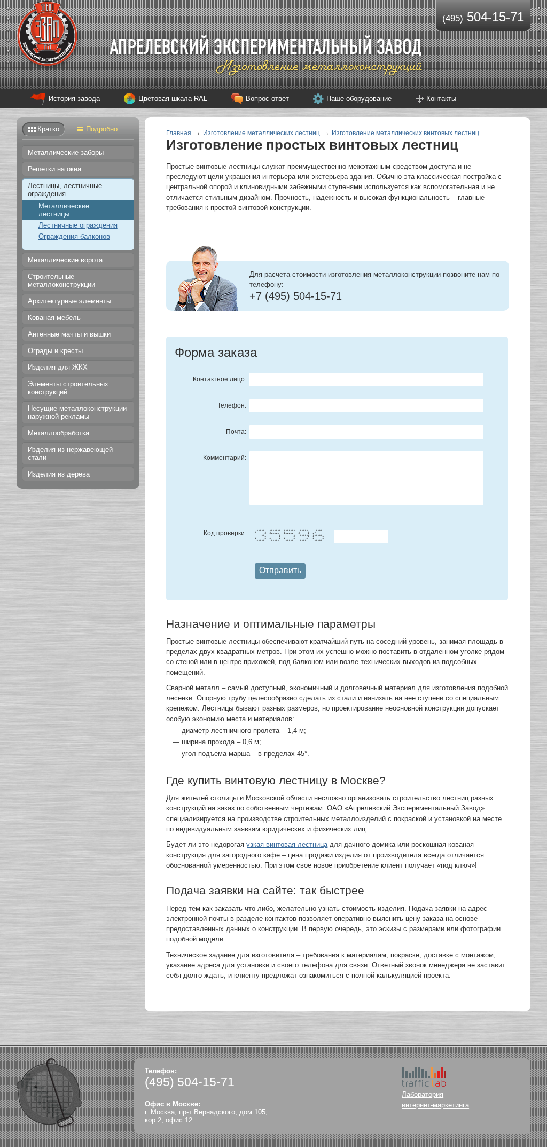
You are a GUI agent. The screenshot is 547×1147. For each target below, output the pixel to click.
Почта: (236, 431)
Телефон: (231, 405)
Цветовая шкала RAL (172, 99)
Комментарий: (224, 458)
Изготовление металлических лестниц (261, 133)
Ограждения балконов (74, 236)
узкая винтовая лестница (286, 844)
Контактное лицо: (219, 379)
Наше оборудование (359, 99)
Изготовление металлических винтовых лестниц (405, 133)
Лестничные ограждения (78, 225)
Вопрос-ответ (267, 99)
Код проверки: (225, 533)
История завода (74, 99)
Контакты (441, 99)
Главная (178, 133)
